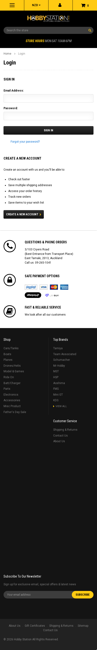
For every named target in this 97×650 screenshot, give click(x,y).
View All (61, 406)
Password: (11, 108)
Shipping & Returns (65, 429)
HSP (55, 377)
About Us (59, 441)
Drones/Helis (12, 365)
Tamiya (58, 348)
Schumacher (61, 359)
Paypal (31, 287)
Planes (8, 359)
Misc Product (12, 406)
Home (7, 53)
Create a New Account (22, 214)
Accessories (12, 400)
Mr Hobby (59, 365)
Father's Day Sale (15, 412)
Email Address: (14, 90)
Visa (44, 287)
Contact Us (60, 435)
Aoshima (59, 383)
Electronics (11, 394)
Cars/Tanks (11, 348)
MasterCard (54, 287)
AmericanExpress (64, 287)
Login (21, 53)
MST (56, 371)
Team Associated (64, 354)
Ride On (9, 377)
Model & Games (14, 371)
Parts (7, 388)
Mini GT (58, 394)
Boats (7, 354)
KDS (55, 400)
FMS (56, 388)
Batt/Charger (12, 383)
